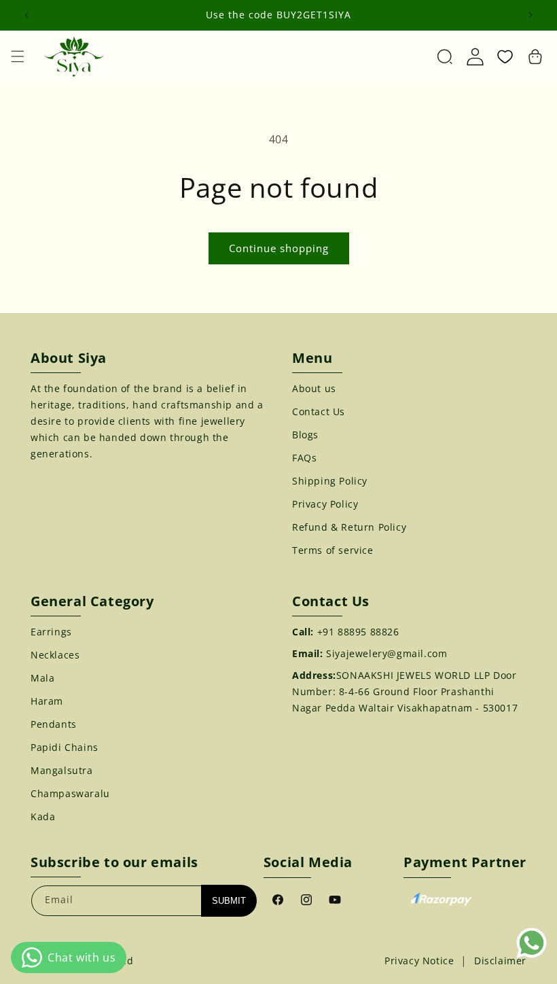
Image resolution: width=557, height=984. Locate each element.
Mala (42, 677)
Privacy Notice (419, 960)
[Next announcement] (530, 15)
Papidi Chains (64, 747)
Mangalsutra (62, 770)
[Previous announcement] (26, 15)
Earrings (51, 631)
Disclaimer (500, 960)
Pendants (54, 724)
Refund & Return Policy (349, 527)
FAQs (304, 457)
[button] (17, 56)
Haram (47, 701)
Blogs (305, 434)
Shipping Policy (329, 480)
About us (314, 388)
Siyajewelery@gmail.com (386, 653)
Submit (229, 901)
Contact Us (318, 411)
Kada (43, 816)
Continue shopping (279, 248)
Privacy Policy (325, 503)
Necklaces (55, 654)
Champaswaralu (70, 793)
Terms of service (333, 550)
